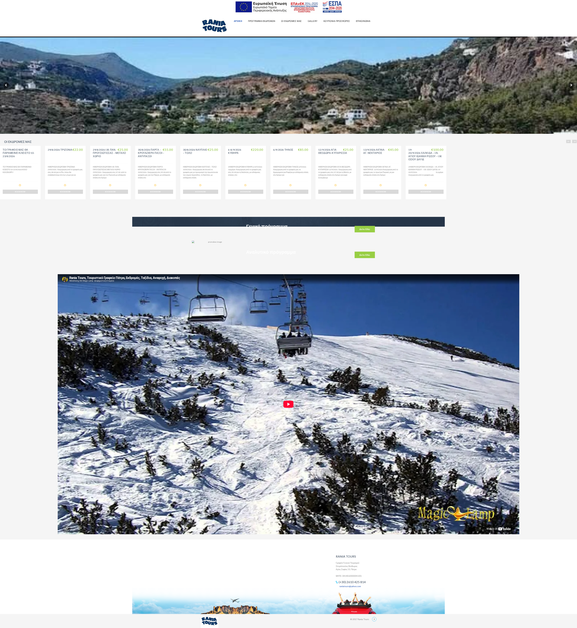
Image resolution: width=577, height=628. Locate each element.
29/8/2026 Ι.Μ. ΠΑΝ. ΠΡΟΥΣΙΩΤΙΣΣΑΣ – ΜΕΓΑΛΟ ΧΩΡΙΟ (109, 153)
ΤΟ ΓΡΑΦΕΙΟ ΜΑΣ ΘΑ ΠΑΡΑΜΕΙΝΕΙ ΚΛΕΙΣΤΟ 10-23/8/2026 (19, 153)
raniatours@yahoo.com (350, 586)
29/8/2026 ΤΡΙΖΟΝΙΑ (60, 149)
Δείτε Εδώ (364, 229)
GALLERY (313, 21)
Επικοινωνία (363, 21)
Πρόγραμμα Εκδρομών (261, 21)
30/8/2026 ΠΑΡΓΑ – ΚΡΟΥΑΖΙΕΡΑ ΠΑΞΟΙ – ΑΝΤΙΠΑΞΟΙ (151, 153)
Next (574, 141)
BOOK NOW (20, 192)
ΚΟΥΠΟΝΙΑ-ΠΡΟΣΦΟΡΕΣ (337, 21)
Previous (568, 141)
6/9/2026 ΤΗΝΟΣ (283, 149)
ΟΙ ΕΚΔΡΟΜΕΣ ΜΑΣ (291, 21)
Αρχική (238, 21)
